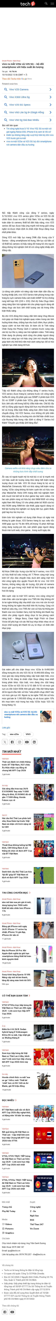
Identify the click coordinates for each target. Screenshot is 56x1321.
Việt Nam (5, 759)
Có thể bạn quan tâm (15, 995)
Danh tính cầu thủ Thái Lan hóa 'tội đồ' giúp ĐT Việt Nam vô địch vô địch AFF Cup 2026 (17, 875)
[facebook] (12, 742)
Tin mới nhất (11, 751)
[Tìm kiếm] (44, 3)
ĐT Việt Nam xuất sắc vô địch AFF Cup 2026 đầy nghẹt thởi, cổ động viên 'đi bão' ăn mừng (16, 1113)
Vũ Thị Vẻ (13, 71)
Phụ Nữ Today (8, 1211)
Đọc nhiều (8, 1100)
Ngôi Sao (34, 1216)
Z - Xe (33, 1211)
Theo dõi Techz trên (11, 79)
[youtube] (27, 742)
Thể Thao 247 (36, 1224)
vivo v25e (14, 734)
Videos (8, 1224)
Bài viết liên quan (10, 125)
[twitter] (5, 742)
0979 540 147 (18, 1247)
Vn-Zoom (34, 1229)
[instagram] (19, 742)
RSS (32, 1220)
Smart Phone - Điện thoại (11, 61)
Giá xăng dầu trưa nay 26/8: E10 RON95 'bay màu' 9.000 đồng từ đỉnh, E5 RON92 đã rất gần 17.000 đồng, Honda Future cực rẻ (16, 794)
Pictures (9, 1229)
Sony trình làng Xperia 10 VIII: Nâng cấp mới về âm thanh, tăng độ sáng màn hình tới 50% (16, 977)
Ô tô (3, 1026)
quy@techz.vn (14, 1250)
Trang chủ (7, 1207)
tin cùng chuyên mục (15, 892)
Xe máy (5, 786)
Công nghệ (35, 1207)
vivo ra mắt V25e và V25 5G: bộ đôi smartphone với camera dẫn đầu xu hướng (21, 714)
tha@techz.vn (39, 1254)
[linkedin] (34, 742)
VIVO (28, 734)
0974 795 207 (25, 1254)
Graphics (9, 1233)
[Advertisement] (28, 182)
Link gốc (6, 727)
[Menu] (52, 3)
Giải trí (4, 815)
